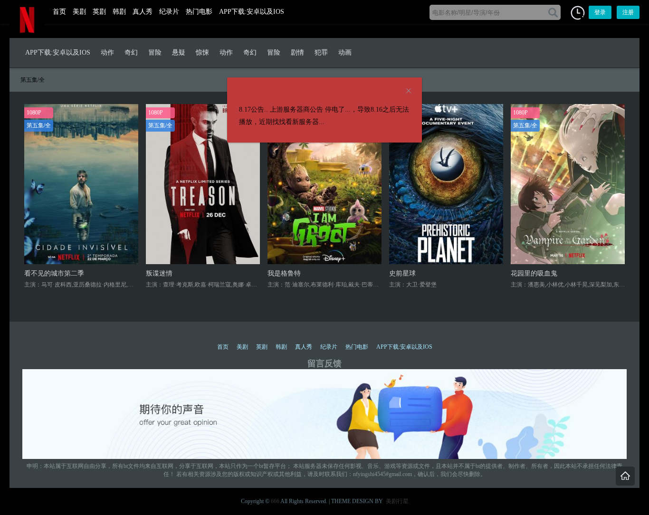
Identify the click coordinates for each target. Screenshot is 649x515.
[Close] (408, 91)
